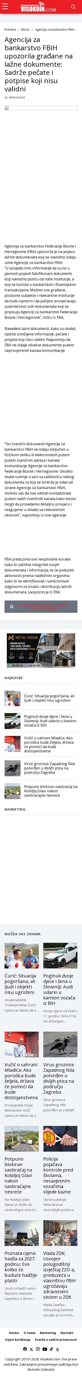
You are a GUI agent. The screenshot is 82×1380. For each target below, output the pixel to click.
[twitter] (31, 1349)
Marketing (48, 1333)
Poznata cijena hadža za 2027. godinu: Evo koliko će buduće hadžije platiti (21, 1267)
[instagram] (38, 1349)
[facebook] (25, 1349)
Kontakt (67, 1333)
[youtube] (45, 1349)
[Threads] (57, 1349)
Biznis (25, 29)
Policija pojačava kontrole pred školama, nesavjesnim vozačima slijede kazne (58, 1175)
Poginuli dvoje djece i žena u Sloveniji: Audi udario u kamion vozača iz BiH (50, 721)
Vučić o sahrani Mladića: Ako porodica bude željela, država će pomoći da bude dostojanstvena (49, 744)
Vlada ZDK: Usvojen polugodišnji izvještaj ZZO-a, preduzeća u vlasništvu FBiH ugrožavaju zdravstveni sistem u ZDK (59, 1275)
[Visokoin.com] (39, 7)
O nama (29, 1333)
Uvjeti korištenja (18, 1340)
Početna (10, 29)
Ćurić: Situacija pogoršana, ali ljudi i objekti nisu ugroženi (49, 698)
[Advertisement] (41, 202)
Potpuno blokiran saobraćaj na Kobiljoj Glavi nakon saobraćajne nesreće (50, 791)
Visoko (14, 1333)
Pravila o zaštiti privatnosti (56, 1340)
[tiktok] (51, 1349)
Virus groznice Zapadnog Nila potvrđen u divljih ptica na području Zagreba (49, 768)
